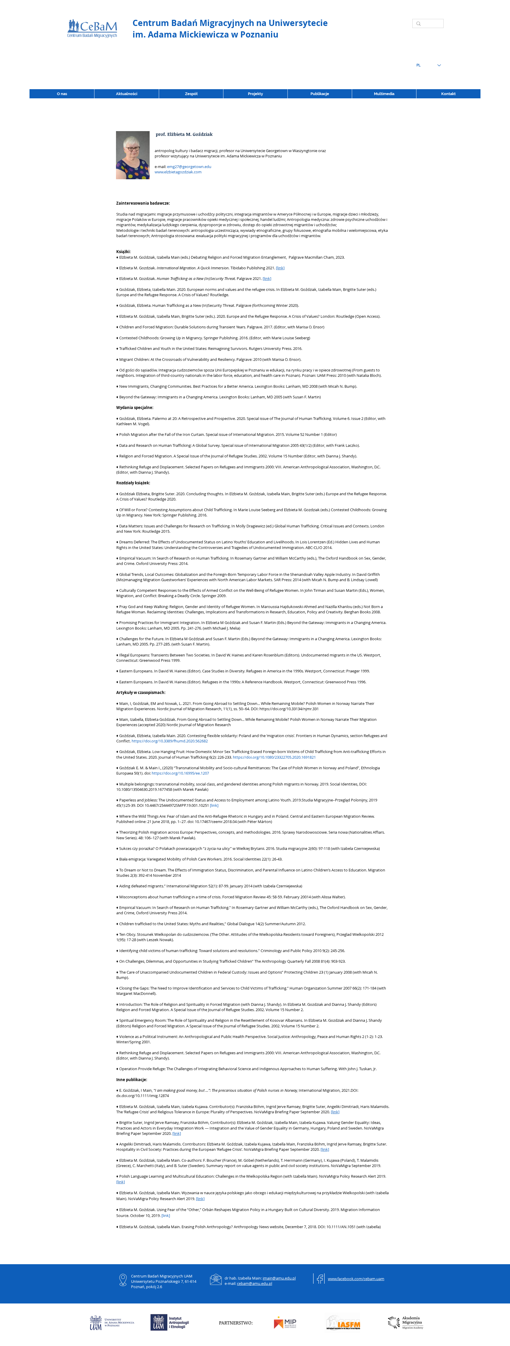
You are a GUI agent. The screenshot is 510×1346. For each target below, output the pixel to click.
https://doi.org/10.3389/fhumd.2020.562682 (170, 741)
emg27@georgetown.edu (189, 166)
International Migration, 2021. (325, 1090)
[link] (280, 267)
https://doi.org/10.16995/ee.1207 (180, 773)
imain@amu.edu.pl (279, 1278)
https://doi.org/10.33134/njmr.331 (289, 708)
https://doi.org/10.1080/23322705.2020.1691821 (274, 757)
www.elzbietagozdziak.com (178, 172)
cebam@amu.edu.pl (254, 1283)
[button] (319, 93)
